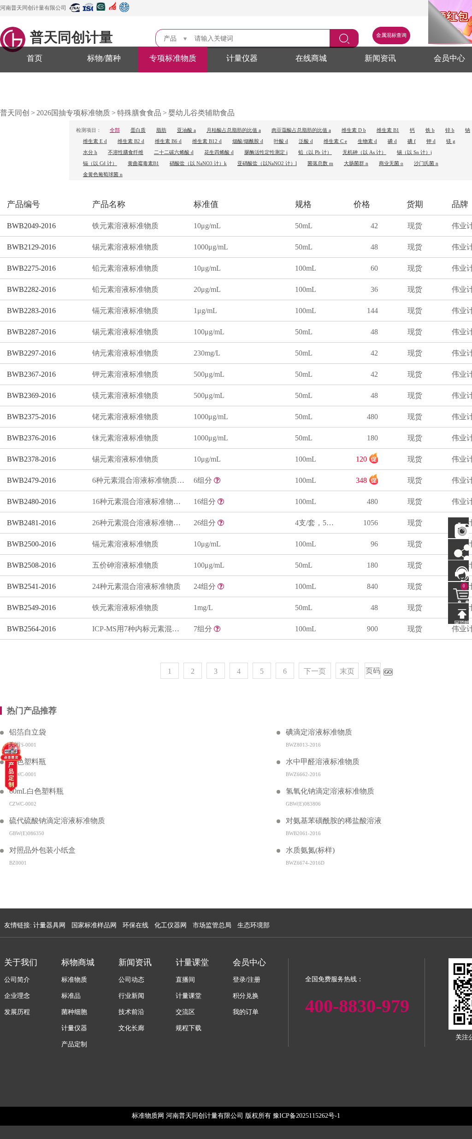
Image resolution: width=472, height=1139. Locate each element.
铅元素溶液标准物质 (125, 268)
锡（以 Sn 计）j (414, 152)
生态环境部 (253, 925)
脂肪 (161, 130)
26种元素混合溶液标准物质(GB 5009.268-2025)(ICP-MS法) (138, 523)
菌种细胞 (74, 1011)
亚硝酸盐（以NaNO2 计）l (267, 163)
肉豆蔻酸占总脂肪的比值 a (301, 130)
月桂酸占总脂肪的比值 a (233, 130)
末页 (347, 671)
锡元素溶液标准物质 (125, 247)
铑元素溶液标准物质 (125, 417)
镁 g (450, 141)
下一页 (315, 671)
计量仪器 (242, 58)
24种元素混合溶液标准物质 (136, 586)
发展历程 (17, 1011)
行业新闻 (131, 995)
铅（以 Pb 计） (315, 152)
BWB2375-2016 (31, 417)
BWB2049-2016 (31, 226)
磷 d (392, 141)
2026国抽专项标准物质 (73, 113)
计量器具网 (49, 925)
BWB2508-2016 (31, 565)
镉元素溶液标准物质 (125, 310)
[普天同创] (11, 765)
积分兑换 (246, 995)
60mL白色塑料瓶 (36, 791)
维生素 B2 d (131, 141)
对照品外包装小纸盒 (42, 850)
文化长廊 (131, 1028)
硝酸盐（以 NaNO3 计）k (198, 163)
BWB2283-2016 (31, 310)
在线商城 (311, 58)
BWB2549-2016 (31, 607)
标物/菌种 (104, 58)
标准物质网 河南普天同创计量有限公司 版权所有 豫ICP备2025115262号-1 (236, 1115)
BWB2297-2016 (31, 353)
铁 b (430, 130)
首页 (34, 58)
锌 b (449, 130)
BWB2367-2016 (31, 374)
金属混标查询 (391, 35)
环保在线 (135, 925)
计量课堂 (188, 995)
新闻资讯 (380, 58)
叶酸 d (281, 141)
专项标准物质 (172, 58)
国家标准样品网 (94, 925)
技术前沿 (131, 1011)
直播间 (185, 979)
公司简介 (17, 979)
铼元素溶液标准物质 (125, 438)
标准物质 (74, 979)
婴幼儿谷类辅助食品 (201, 113)
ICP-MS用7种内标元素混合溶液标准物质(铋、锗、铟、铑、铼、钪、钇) (138, 629)
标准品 (71, 995)
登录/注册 (246, 979)
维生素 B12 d (207, 141)
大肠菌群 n (356, 163)
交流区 (185, 1011)
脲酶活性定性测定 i (266, 152)
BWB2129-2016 (31, 247)
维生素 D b (354, 130)
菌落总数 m (320, 163)
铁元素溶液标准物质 (125, 226)
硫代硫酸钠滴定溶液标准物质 (57, 821)
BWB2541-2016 (31, 586)
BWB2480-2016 (31, 501)
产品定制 (74, 1044)
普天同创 (15, 113)
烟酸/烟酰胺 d (247, 141)
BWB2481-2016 (31, 523)
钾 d (431, 141)
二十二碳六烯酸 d (174, 152)
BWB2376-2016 (31, 438)
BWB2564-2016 (31, 629)
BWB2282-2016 (31, 289)
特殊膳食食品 (139, 113)
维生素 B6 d (168, 141)
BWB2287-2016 (31, 332)
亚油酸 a (186, 130)
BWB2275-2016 (31, 268)
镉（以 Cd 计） (100, 163)
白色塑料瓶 (27, 761)
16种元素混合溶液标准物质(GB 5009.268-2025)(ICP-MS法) (138, 501)
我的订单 (246, 1011)
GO (388, 672)
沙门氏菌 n (426, 163)
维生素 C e (335, 141)
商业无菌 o (391, 163)
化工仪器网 (170, 925)
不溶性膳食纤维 (125, 152)
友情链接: (18, 925)
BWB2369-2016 (31, 395)
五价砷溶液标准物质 (125, 565)
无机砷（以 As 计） (364, 152)
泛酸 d (306, 141)
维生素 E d (95, 141)
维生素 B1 (388, 130)
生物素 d (367, 141)
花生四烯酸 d (219, 152)
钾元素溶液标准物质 (125, 374)
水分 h (90, 152)
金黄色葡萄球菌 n (103, 174)
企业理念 (17, 995)
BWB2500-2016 (31, 544)
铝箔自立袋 (27, 732)
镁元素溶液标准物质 (125, 395)
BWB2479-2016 (31, 480)
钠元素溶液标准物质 (125, 353)
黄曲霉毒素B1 (143, 163)
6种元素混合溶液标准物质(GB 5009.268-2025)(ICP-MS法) (138, 480)
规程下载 (188, 1028)
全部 (115, 130)
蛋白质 (138, 130)
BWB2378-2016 (31, 459)
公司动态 (131, 979)
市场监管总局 (212, 925)
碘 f (411, 141)
